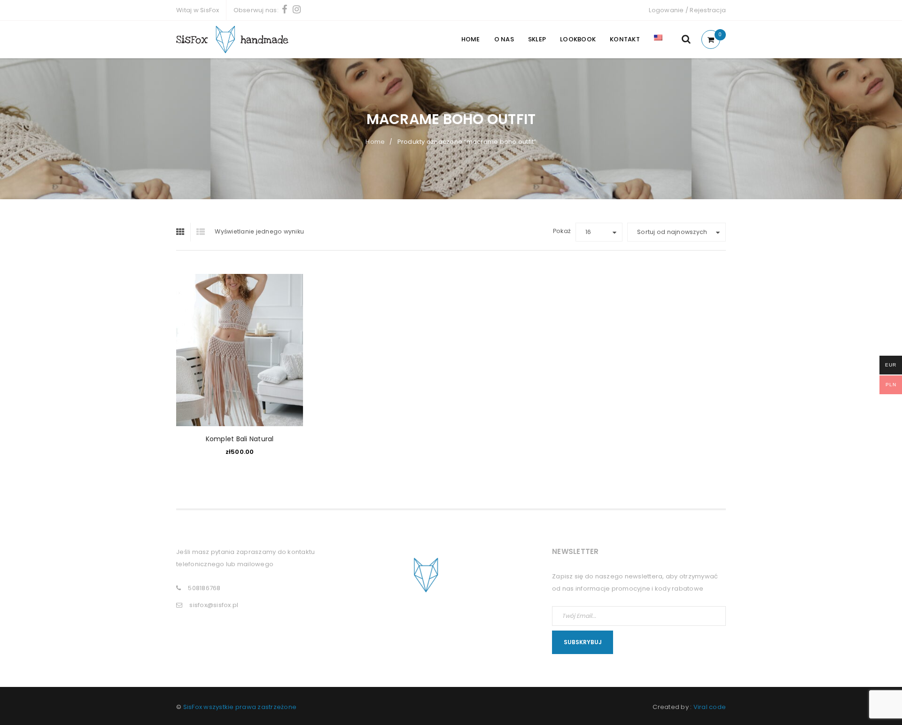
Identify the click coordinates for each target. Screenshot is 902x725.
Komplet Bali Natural (240, 439)
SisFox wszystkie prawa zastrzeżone (240, 706)
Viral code (709, 706)
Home (375, 141)
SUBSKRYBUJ (583, 642)
